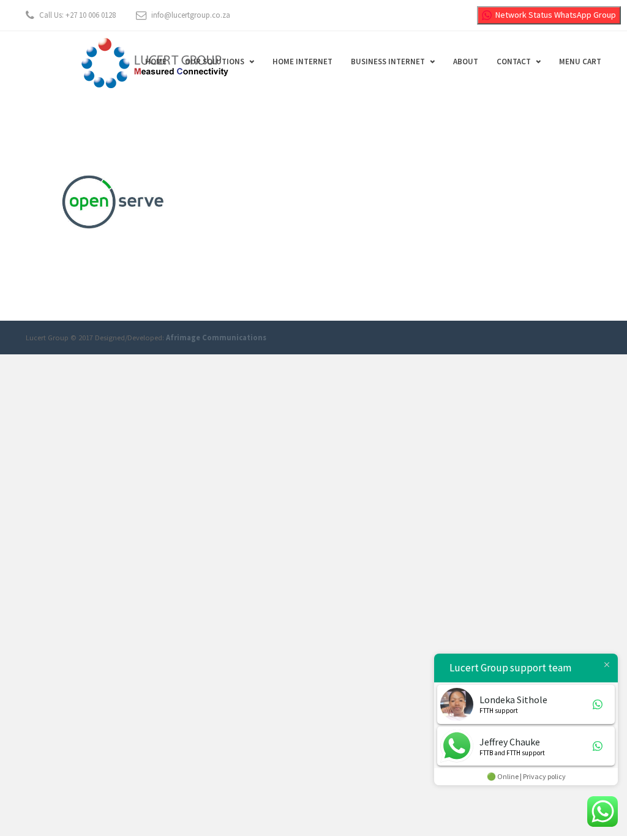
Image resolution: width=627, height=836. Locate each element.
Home (156, 61)
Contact (514, 61)
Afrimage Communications (216, 337)
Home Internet (302, 61)
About (465, 61)
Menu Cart (580, 61)
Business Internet (388, 61)
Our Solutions (214, 61)
